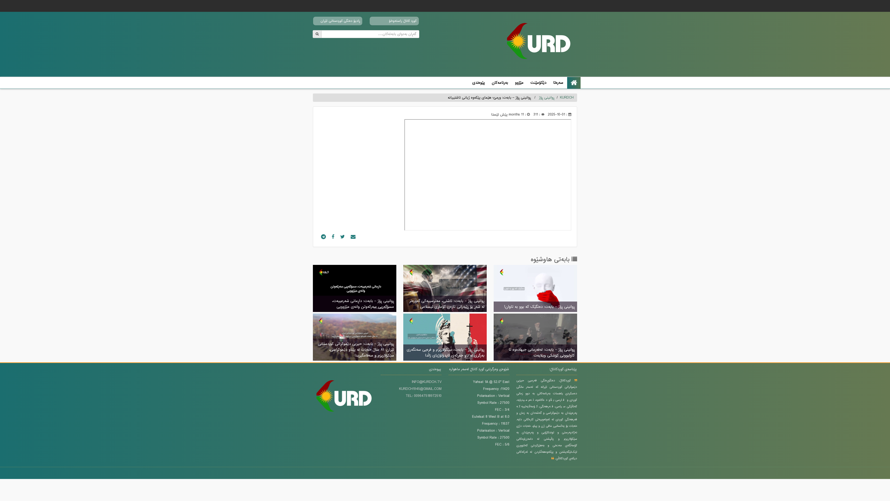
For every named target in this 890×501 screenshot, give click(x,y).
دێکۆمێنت (538, 83)
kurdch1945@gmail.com (420, 389)
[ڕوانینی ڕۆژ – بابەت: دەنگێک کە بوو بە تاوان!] (535, 289)
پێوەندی (478, 83)
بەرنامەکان (500, 83)
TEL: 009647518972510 (424, 396)
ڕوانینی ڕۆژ (546, 97)
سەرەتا (558, 83)
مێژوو (519, 83)
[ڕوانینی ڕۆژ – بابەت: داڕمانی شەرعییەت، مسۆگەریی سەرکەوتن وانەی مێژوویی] (354, 289)
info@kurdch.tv (427, 382)
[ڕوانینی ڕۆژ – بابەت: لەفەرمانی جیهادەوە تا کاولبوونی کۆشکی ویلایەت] (535, 337)
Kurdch (567, 97)
